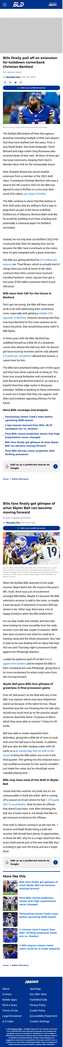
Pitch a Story (9, 1005)
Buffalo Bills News (20, 479)
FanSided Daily (38, 999)
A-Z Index (7, 1021)
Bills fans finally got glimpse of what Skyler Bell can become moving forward (32, 444)
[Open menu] (4, 4)
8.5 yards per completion (17, 355)
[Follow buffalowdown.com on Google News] (55, 466)
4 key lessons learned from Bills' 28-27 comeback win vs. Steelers (28, 427)
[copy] (21, 82)
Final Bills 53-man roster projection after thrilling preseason (30, 452)
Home (6, 479)
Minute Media (17, 1029)
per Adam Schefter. (35, 193)
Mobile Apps (9, 999)
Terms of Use (10, 1010)
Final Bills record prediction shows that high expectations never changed (32, 435)
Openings (35, 988)
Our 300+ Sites (38, 994)
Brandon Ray (13, 77)
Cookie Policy (37, 1010)
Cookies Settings (39, 1021)
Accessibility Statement (43, 1015)
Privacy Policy (38, 1005)
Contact (7, 994)
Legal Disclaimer (12, 1015)
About (5, 988)
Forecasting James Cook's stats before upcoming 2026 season (29, 418)
